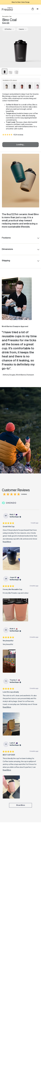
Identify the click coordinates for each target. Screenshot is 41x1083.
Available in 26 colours (10, 80)
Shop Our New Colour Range (20, 2)
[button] (11, 558)
